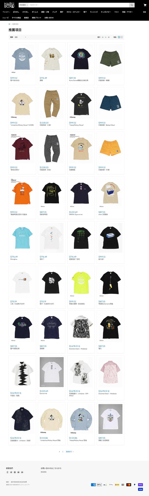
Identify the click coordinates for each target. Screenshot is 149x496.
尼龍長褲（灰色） (46, 170)
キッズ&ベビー (106, 12)
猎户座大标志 (14, 80)
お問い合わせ (49, 18)
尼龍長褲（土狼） (46, 125)
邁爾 (41, 80)
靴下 (85, 12)
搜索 (7, 482)
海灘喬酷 (72, 170)
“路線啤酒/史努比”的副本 (18, 214)
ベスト (116, 12)
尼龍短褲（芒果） (105, 170)
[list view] (122, 37)
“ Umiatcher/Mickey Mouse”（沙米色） (22, 125)
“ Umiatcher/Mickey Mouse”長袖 (50, 440)
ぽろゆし (16, 12)
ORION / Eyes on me (76, 214)
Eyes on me (43, 393)
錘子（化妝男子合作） (47, 304)
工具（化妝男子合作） (18, 304)
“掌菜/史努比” (14, 170)
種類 (11, 37)
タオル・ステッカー (73, 12)
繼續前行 (69, 452)
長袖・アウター (127, 12)
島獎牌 (42, 349)
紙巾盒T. (101, 259)
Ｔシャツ (6, 12)
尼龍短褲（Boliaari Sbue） (107, 125)
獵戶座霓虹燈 (14, 349)
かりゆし (26, 12)
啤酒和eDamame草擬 (106, 304)
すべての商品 (16, 18)
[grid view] (119, 37)
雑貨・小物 (45, 12)
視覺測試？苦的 (74, 259)
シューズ (6, 18)
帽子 (61, 12)
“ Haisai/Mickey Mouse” (76, 125)
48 (108, 37)
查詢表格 (43, 472)
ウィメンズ (94, 12)
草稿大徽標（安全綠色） (77, 304)
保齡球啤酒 (43, 214)
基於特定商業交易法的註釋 (19, 482)
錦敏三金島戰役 (104, 440)
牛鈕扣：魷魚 (14, 396)
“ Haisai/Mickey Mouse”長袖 (78, 440)
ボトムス (35, 12)
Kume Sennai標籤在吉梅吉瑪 (78, 80)
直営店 (26, 18)
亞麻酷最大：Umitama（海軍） (21, 441)
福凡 (100, 349)
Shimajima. (13, 259)
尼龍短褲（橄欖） (105, 80)
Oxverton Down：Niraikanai (78, 349)
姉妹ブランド (36, 18)
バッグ (54, 12)
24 (102, 37)
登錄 (144, 12)
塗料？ (42, 259)
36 (105, 37)
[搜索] (132, 5)
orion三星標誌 (103, 214)
